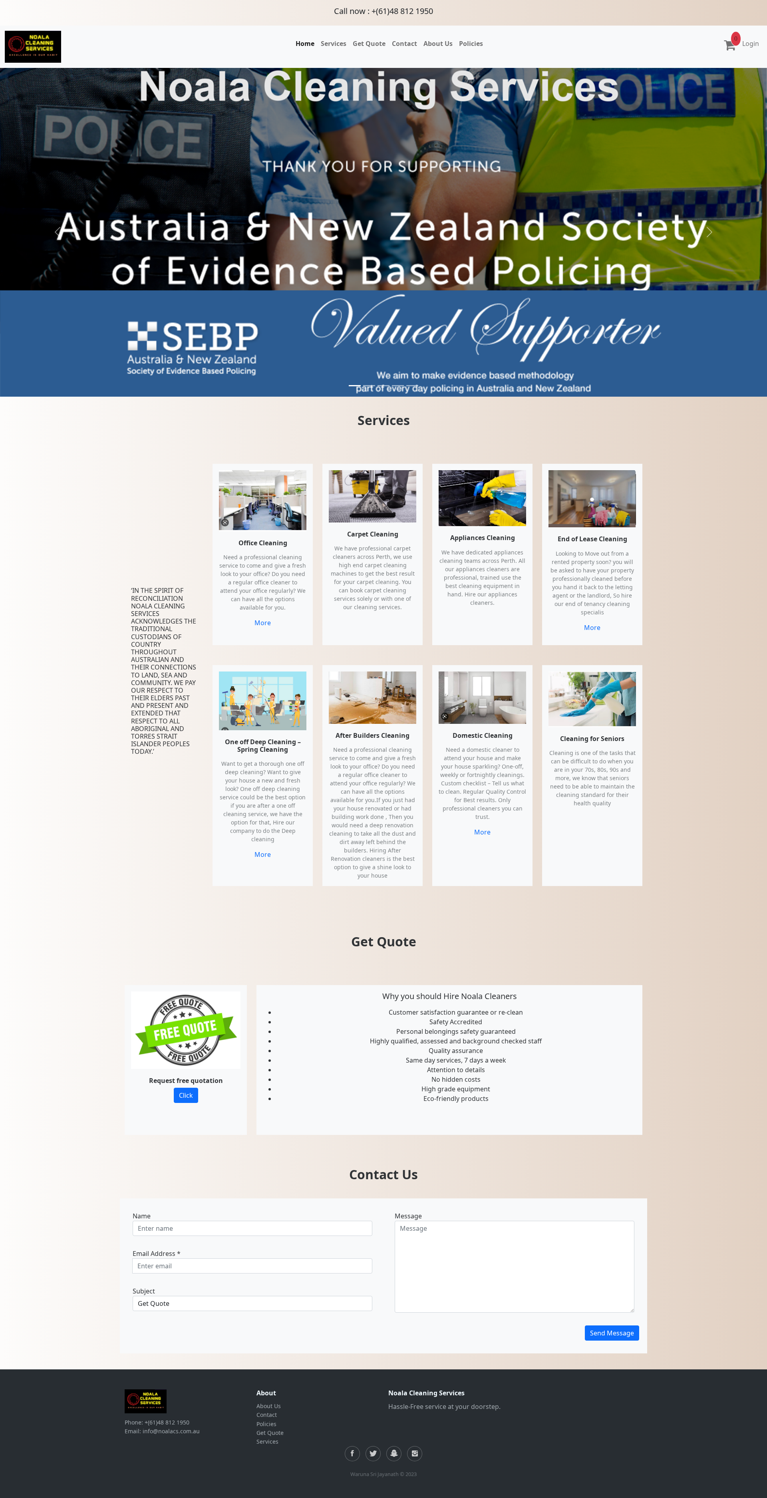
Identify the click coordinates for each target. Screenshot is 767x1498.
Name (142, 1216)
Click (186, 1095)
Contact (266, 1415)
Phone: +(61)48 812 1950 (157, 1422)
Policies (266, 1424)
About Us (268, 1406)
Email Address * (157, 1253)
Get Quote (270, 1432)
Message (408, 1216)
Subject (144, 1291)
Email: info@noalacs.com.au (162, 1431)
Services (267, 1441)
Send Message (612, 1333)
